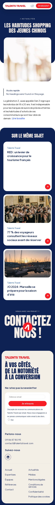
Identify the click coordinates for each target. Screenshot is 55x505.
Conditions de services (35, 485)
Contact (9, 489)
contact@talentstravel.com (19, 443)
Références (10, 484)
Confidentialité (36, 491)
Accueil (8, 469)
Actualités (33, 469)
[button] (32, 6)
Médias (31, 474)
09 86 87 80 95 (13, 439)
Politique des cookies (39, 496)
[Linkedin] (8, 457)
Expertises (10, 474)
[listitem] (27, 166)
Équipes (9, 479)
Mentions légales (36, 479)
